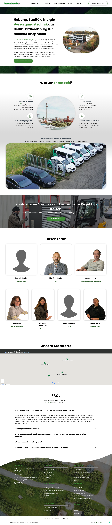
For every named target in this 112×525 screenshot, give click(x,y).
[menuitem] (33, 3)
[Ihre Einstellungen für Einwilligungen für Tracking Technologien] (109, 522)
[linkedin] (18, 483)
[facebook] (15, 483)
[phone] (23, 483)
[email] (20, 483)
